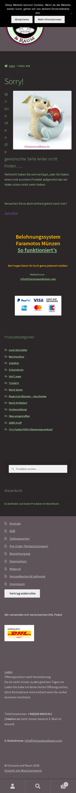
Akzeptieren (22, 19)
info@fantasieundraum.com (38, 279)
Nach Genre (16, 389)
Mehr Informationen (49, 19)
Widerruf (15, 569)
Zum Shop (11, 213)
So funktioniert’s (37, 250)
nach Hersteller (18, 350)
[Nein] (71, 13)
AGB (12, 531)
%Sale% (14, 383)
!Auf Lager (15, 376)
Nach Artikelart (18, 403)
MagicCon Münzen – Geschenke (27, 396)
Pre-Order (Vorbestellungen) (29, 546)
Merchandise (16, 356)
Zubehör (14, 363)
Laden (8, 672)
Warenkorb (58, 783)
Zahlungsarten (19, 538)
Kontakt (15, 523)
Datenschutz (18, 561)
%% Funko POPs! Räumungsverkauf (31, 429)
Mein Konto (12, 786)
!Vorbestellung (18, 409)
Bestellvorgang (20, 554)
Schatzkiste (16, 369)
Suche (38, 786)
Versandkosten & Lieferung (27, 576)
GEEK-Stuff (15, 422)
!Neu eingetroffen (19, 416)
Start (12, 66)
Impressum (17, 584)
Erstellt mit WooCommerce (23, 770)
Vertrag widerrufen (23, 593)
